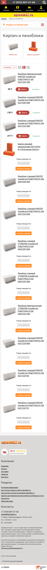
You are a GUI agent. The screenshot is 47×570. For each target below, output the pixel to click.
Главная (6, 10)
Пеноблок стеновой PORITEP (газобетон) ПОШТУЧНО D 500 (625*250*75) (31, 405)
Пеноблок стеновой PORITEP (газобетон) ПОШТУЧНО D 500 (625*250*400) (31, 341)
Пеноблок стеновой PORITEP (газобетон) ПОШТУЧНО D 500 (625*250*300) (31, 123)
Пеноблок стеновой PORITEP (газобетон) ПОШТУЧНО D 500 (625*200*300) (31, 100)
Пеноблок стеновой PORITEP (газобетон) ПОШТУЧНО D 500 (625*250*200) (31, 211)
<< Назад (5, 567)
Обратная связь (7, 501)
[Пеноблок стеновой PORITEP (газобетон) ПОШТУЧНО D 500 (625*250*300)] (9, 126)
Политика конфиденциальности (12, 548)
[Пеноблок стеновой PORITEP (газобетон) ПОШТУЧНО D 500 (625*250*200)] (9, 214)
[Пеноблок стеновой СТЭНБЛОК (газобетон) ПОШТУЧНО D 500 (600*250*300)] (9, 279)
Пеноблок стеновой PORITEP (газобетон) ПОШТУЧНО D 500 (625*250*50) (31, 373)
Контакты (41, 10)
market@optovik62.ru (8, 514)
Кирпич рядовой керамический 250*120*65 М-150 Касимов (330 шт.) (29, 146)
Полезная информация (9, 487)
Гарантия (4, 474)
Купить (24, 89)
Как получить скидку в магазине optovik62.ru (18, 493)
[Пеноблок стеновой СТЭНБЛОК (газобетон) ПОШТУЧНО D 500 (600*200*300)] (9, 247)
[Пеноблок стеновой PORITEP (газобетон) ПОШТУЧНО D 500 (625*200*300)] (9, 103)
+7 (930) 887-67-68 (24, 2)
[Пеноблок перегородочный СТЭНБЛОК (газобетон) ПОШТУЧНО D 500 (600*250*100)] (9, 311)
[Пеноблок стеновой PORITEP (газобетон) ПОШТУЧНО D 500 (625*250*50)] (9, 376)
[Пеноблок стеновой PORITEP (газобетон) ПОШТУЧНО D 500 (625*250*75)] (9, 408)
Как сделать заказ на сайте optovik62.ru (16, 490)
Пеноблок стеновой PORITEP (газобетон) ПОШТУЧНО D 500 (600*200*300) (31, 179)
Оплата (4, 469)
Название (8, 67)
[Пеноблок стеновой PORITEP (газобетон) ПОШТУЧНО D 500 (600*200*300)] (9, 182)
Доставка (29, 10)
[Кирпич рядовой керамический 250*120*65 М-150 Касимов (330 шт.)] (9, 150)
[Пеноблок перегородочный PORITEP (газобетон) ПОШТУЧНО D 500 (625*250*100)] (9, 80)
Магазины (17, 10)
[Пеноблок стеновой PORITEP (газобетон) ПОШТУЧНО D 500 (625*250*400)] (9, 344)
